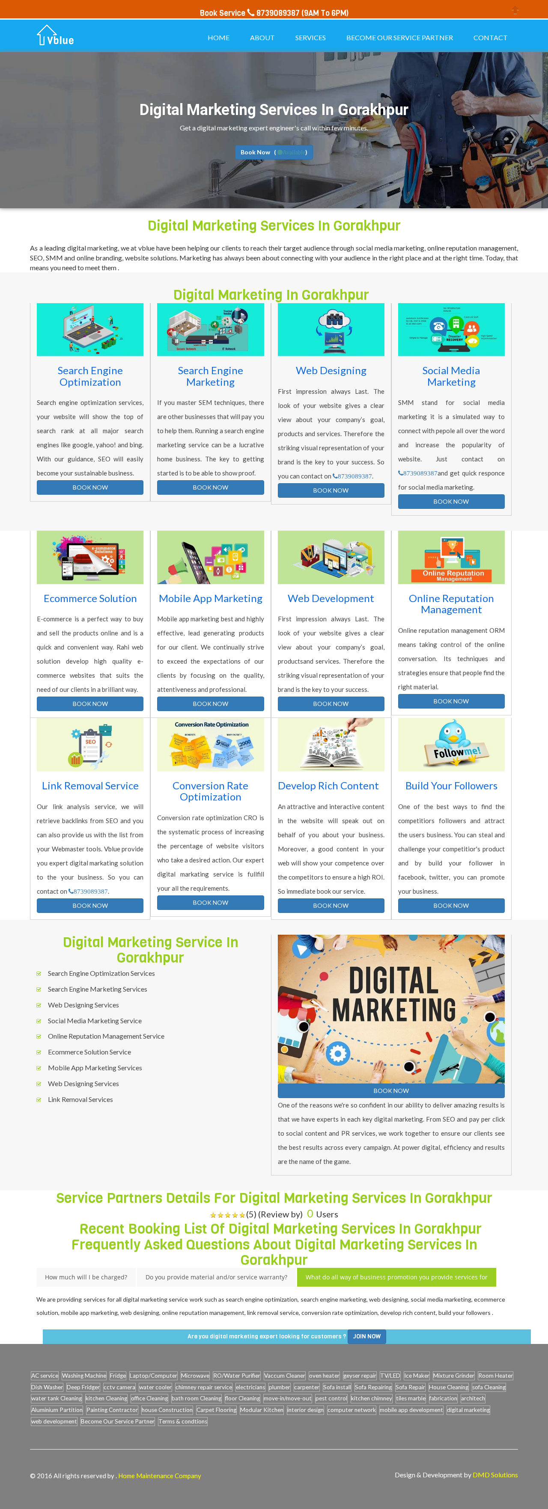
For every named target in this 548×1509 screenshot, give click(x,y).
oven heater (324, 1375)
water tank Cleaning (56, 1398)
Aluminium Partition (57, 1409)
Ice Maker (416, 1375)
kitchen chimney (371, 1398)
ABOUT (262, 37)
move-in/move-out (288, 1398)
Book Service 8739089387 (250, 13)
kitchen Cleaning (106, 1398)
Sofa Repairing (373, 1387)
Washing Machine (84, 1375)
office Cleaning (149, 1398)
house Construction (167, 1409)
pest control (331, 1398)
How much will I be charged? (86, 1277)
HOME (218, 37)
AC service (44, 1375)
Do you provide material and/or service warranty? (216, 1277)
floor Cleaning (242, 1398)
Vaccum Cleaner (284, 1375)
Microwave (195, 1375)
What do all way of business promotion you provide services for (397, 1277)
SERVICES (310, 37)
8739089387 (355, 476)
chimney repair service (204, 1387)
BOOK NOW (90, 487)
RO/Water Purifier (236, 1375)
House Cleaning (448, 1387)
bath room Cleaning (196, 1398)
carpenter (306, 1387)
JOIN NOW (367, 1336)
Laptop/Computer (153, 1375)
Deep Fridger (83, 1387)
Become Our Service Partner (118, 1421)
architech (473, 1398)
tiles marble (411, 1398)
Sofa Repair (410, 1387)
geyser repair (359, 1375)
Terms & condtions (182, 1421)
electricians (250, 1387)
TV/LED (390, 1375)
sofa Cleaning (489, 1387)
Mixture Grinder (453, 1375)
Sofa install (337, 1387)
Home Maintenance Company (159, 1475)
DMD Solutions (495, 1475)
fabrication (443, 1398)
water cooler (155, 1387)
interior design (305, 1409)
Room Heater (495, 1375)
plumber (279, 1387)
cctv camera (119, 1387)
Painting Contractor (112, 1409)
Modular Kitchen (261, 1409)
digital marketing (468, 1409)
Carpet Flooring (216, 1409)
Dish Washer (47, 1387)
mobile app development (411, 1409)
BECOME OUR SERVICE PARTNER (399, 37)
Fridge (118, 1375)
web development (54, 1421)
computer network (352, 1409)
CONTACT (491, 37)
